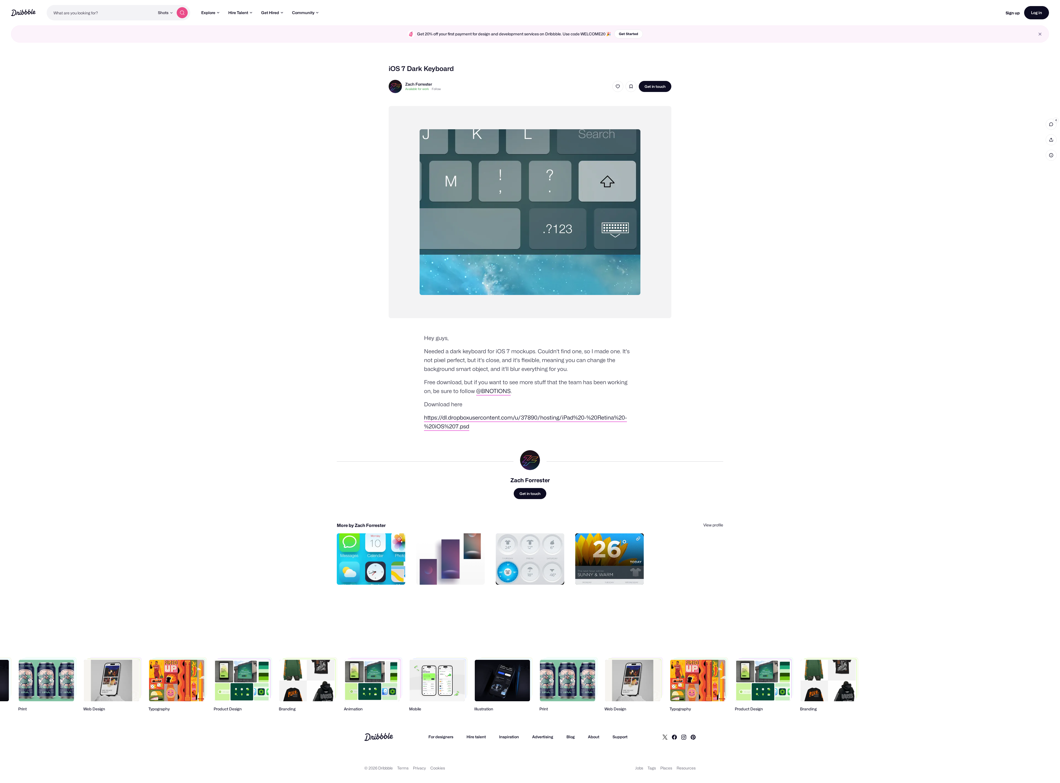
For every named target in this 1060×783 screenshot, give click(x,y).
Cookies (437, 768)
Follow (436, 89)
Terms (403, 768)
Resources (686, 768)
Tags (652, 768)
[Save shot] (631, 86)
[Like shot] (617, 86)
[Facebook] (674, 736)
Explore (208, 12)
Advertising (542, 736)
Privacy (419, 768)
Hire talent (476, 736)
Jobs (639, 768)
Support (620, 736)
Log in (1036, 12)
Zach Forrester (418, 84)
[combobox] (101, 12)
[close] (1040, 34)
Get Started (628, 34)
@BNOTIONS (493, 391)
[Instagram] (683, 736)
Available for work (417, 89)
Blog (570, 736)
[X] (664, 736)
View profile (713, 525)
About (593, 736)
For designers (440, 736)
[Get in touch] (373, 574)
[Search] (182, 12)
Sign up (1013, 12)
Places (666, 768)
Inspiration (509, 736)
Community (303, 12)
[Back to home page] (23, 12)
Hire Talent (238, 12)
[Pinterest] (693, 736)
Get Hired (270, 12)
